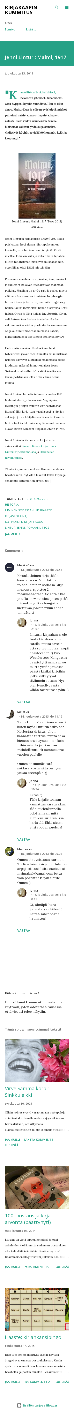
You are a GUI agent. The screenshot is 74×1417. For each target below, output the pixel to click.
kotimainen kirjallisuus (24, 522)
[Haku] (56, 7)
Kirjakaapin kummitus (21, 10)
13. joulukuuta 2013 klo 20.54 (41, 570)
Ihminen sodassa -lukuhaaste (28, 510)
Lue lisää (11, 1145)
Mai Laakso (25, 849)
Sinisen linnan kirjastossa (39, 446)
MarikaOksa (26, 565)
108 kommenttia (37, 1382)
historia (11, 504)
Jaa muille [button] (13, 534)
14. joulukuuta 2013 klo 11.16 (41, 716)
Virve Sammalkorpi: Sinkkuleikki (27, 1091)
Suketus (23, 712)
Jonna (34, 620)
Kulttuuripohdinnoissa (20, 452)
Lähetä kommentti (39, 1139)
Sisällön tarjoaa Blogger (39, 1405)
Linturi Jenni (15, 527)
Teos (45, 527)
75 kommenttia (36, 1267)
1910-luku (32, 499)
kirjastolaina (15, 516)
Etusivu (10, 29)
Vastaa (23, 702)
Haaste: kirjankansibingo (33, 1337)
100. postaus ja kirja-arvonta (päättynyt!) (28, 1218)
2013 (45, 499)
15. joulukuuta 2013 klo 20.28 (41, 854)
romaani (33, 527)
